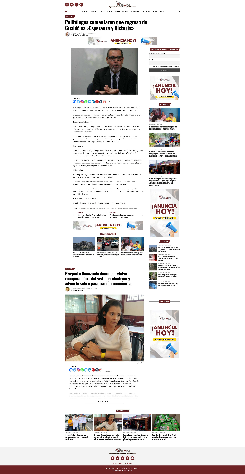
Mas (161, 12)
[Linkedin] (93, 101)
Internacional (135, 12)
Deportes (101, 12)
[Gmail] (104, 101)
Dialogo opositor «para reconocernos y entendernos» (105, 203)
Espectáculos (146, 12)
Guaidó (131, 160)
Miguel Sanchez (78, 290)
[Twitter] (78, 101)
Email (151, 60)
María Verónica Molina (80, 35)
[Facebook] (74, 101)
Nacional (84, 12)
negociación (131, 129)
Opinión (155, 12)
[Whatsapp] (85, 101)
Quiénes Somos (117, 464)
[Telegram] (89, 101)
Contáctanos (128, 464)
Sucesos (109, 12)
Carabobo (93, 12)
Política (117, 12)
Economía (125, 12)
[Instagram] (82, 101)
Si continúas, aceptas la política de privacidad (165, 66)
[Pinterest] (97, 101)
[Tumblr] (100, 101)
